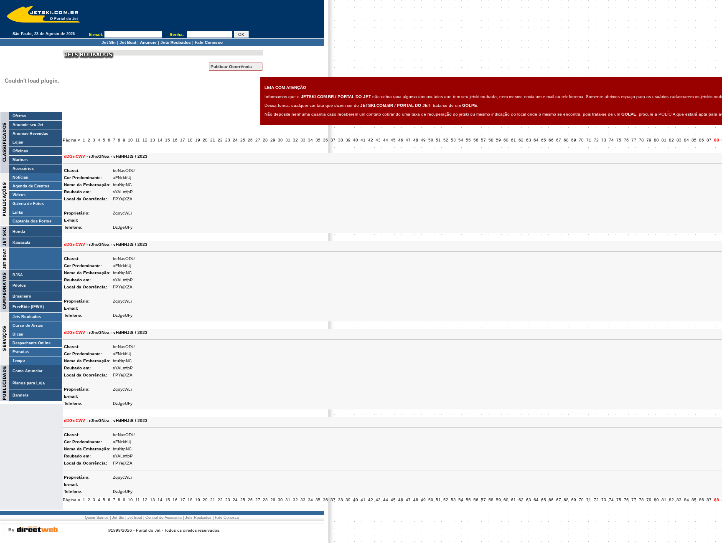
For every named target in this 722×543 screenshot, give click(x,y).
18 (190, 140)
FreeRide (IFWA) (28, 307)
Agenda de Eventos (31, 186)
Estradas (21, 352)
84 (686, 140)
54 (461, 140)
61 (513, 140)
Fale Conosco (209, 42)
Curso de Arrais (28, 325)
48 (415, 140)
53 (453, 140)
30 (280, 140)
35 (318, 140)
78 (641, 140)
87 (709, 140)
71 (588, 140)
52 (446, 140)
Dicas (18, 334)
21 (212, 140)
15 (167, 140)
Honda (19, 232)
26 (250, 140)
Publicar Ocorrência (231, 66)
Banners (20, 395)
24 (235, 140)
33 (303, 140)
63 (528, 140)
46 (400, 140)
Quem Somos (97, 517)
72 (596, 140)
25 (243, 140)
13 (152, 140)
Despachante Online (32, 343)
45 (393, 140)
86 (701, 140)
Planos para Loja (29, 383)
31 (288, 140)
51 (438, 140)
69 (573, 140)
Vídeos (19, 195)
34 (310, 140)
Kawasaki (21, 242)
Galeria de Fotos (28, 204)
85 (694, 140)
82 (671, 140)
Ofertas (19, 116)
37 (333, 140)
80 (656, 140)
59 (498, 140)
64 (536, 140)
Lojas (18, 142)
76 (626, 140)
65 (543, 140)
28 (265, 140)
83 (679, 140)
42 (370, 140)
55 (468, 140)
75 (619, 140)
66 (551, 140)
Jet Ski (109, 42)
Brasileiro (22, 296)
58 (491, 140)
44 (385, 140)
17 (182, 140)
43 (378, 140)
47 (408, 140)
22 (220, 140)
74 (611, 140)
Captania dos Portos (32, 221)
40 (355, 140)
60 (506, 140)
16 (175, 140)
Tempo (19, 361)
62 (521, 140)
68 (566, 140)
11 (137, 140)
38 (340, 140)
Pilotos (19, 285)
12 (145, 140)
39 (348, 140)
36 (325, 140)
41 (363, 140)
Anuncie (148, 42)
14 (160, 140)
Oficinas (20, 151)
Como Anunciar (28, 371)
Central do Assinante (163, 517)
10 (130, 140)
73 (604, 140)
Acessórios (23, 169)
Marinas (20, 160)
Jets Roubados (175, 42)
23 (227, 140)
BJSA (18, 275)
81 (664, 140)
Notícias (20, 177)
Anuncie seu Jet (28, 125)
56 (476, 140)
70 (581, 140)
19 (197, 140)
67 (558, 140)
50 (431, 140)
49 (423, 140)
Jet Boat (127, 42)
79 (649, 140)
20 (205, 140)
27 (258, 140)
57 (483, 140)
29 (273, 140)
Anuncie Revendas (30, 133)
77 (634, 140)
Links (18, 212)
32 (295, 140)
